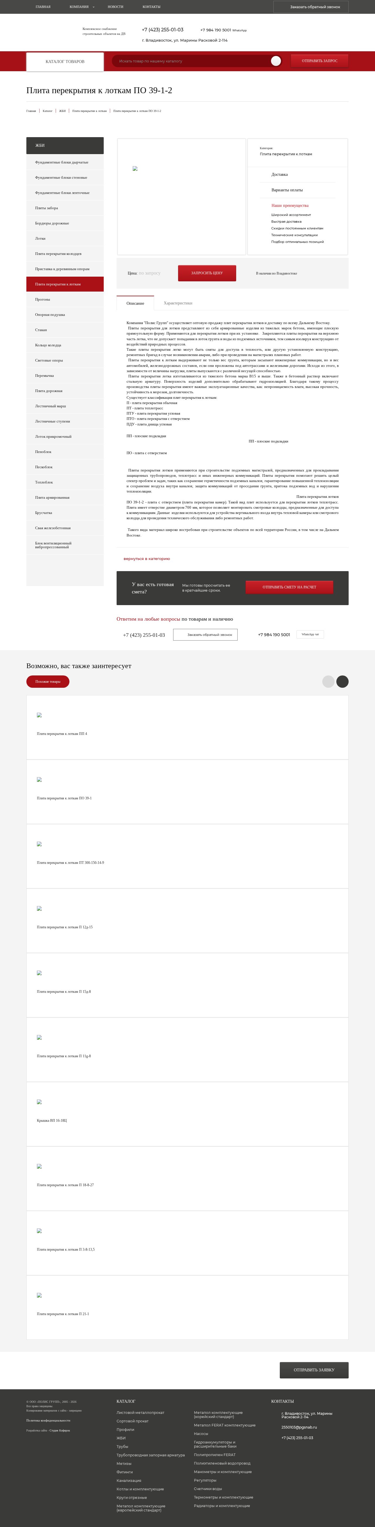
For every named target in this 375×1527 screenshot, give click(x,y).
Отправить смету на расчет (289, 587)
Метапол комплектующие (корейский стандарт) (218, 1414)
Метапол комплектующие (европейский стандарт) (141, 1508)
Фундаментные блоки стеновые (61, 177)
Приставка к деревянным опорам (62, 269)
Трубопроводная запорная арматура (151, 1455)
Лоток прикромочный (53, 436)
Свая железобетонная (53, 528)
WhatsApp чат (310, 634)
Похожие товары (47, 682)
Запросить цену (207, 273)
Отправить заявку (314, 1370)
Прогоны (42, 299)
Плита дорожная (48, 391)
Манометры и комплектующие (223, 1472)
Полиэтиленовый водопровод (222, 1463)
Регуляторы (205, 1480)
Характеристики (178, 303)
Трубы (122, 1446)
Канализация (129, 1480)
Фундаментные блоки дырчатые (61, 162)
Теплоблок (44, 482)
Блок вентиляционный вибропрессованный (53, 545)
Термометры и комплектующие (223, 1497)
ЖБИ (62, 111)
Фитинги (125, 1472)
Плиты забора (46, 208)
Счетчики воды (208, 1489)
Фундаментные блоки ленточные (62, 192)
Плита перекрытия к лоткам (89, 111)
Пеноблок (43, 452)
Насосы (201, 1433)
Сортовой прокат (133, 1421)
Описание (135, 303)
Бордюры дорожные (52, 223)
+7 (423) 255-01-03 (162, 30)
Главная (43, 6)
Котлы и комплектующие (140, 1489)
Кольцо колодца (48, 345)
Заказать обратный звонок (315, 7)
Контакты (152, 6)
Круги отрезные (132, 1497)
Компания (79, 6)
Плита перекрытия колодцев (58, 253)
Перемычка (44, 375)
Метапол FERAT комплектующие (225, 1425)
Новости (115, 6)
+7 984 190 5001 (223, 30)
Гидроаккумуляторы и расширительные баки (215, 1444)
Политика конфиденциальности (48, 1420)
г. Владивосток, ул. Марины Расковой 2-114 (185, 40)
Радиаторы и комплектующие (222, 1506)
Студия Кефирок (60, 1430)
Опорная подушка (50, 314)
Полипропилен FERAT (215, 1455)
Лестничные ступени (52, 421)
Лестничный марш (50, 406)
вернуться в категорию (147, 559)
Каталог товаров (65, 61)
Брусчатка (43, 512)
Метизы (124, 1463)
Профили (125, 1429)
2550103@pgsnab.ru (299, 1427)
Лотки (40, 238)
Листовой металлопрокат (140, 1412)
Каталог (47, 111)
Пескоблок (43, 467)
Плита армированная (52, 497)
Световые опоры (49, 360)
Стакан (41, 330)
